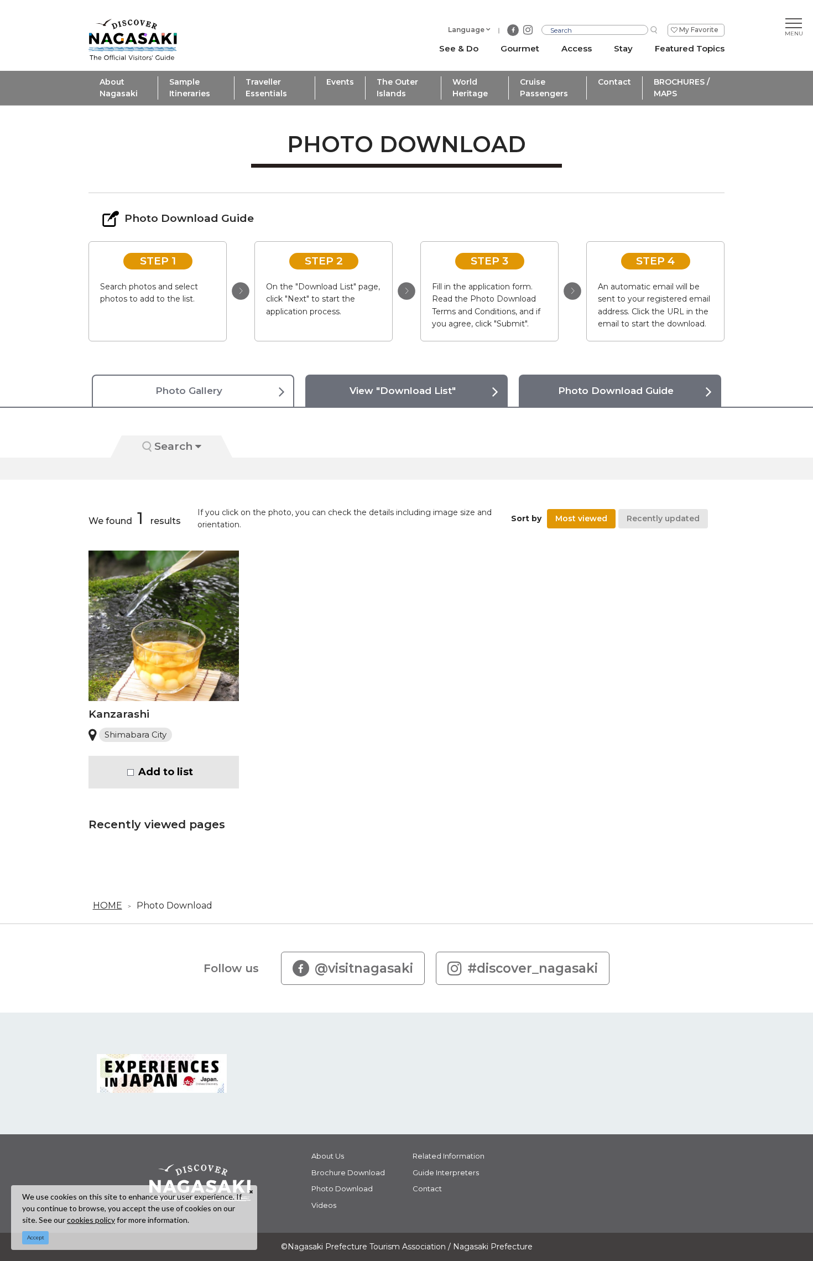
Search (173, 446)
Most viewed (581, 518)
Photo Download (174, 905)
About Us (327, 1155)
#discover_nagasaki (532, 968)
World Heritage (470, 87)
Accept (35, 1237)
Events (340, 82)
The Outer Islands (397, 87)
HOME (107, 905)
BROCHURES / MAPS (682, 87)
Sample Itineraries (189, 87)
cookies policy (91, 1219)
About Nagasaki (119, 87)
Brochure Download (348, 1172)
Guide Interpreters (446, 1172)
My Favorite (698, 29)
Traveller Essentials (266, 87)
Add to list (165, 772)
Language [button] (466, 29)
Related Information (448, 1155)
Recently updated (663, 518)
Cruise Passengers (544, 87)
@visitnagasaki (364, 968)
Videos (323, 1205)
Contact (614, 82)
